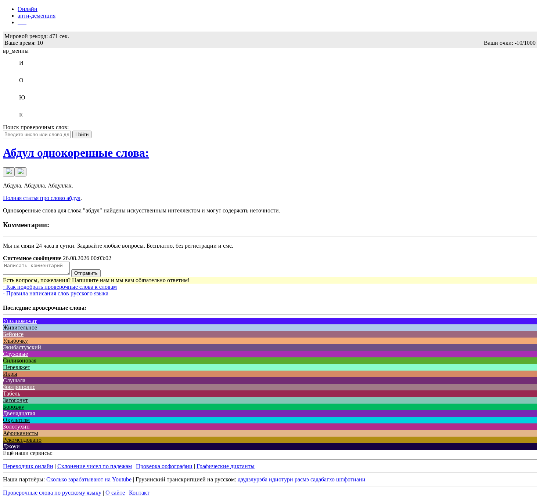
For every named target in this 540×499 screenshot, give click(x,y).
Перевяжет (16, 367)
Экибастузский (22, 347)
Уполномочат (20, 321)
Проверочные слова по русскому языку (52, 492)
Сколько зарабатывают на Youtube (89, 479)
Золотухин (16, 426)
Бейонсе (13, 334)
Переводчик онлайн (28, 466)
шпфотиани (351, 479)
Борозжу (13, 407)
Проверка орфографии (164, 466)
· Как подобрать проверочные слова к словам (60, 287)
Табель (11, 393)
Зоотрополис (19, 387)
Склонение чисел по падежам (94, 466)
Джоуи (11, 446)
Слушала (14, 380)
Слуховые (15, 354)
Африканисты (20, 433)
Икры (10, 374)
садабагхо (322, 479)
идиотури (281, 479)
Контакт (139, 492)
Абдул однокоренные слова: (76, 152)
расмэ (302, 479)
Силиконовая (19, 360)
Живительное (20, 327)
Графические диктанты (226, 466)
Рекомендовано (22, 440)
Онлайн (27, 9)
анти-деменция (36, 15)
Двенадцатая (19, 413)
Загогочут (15, 400)
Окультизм (16, 420)
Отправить (86, 273)
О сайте (115, 492)
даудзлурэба (252, 479)
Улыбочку (15, 341)
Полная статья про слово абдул (41, 198)
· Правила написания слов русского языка (55, 293)
